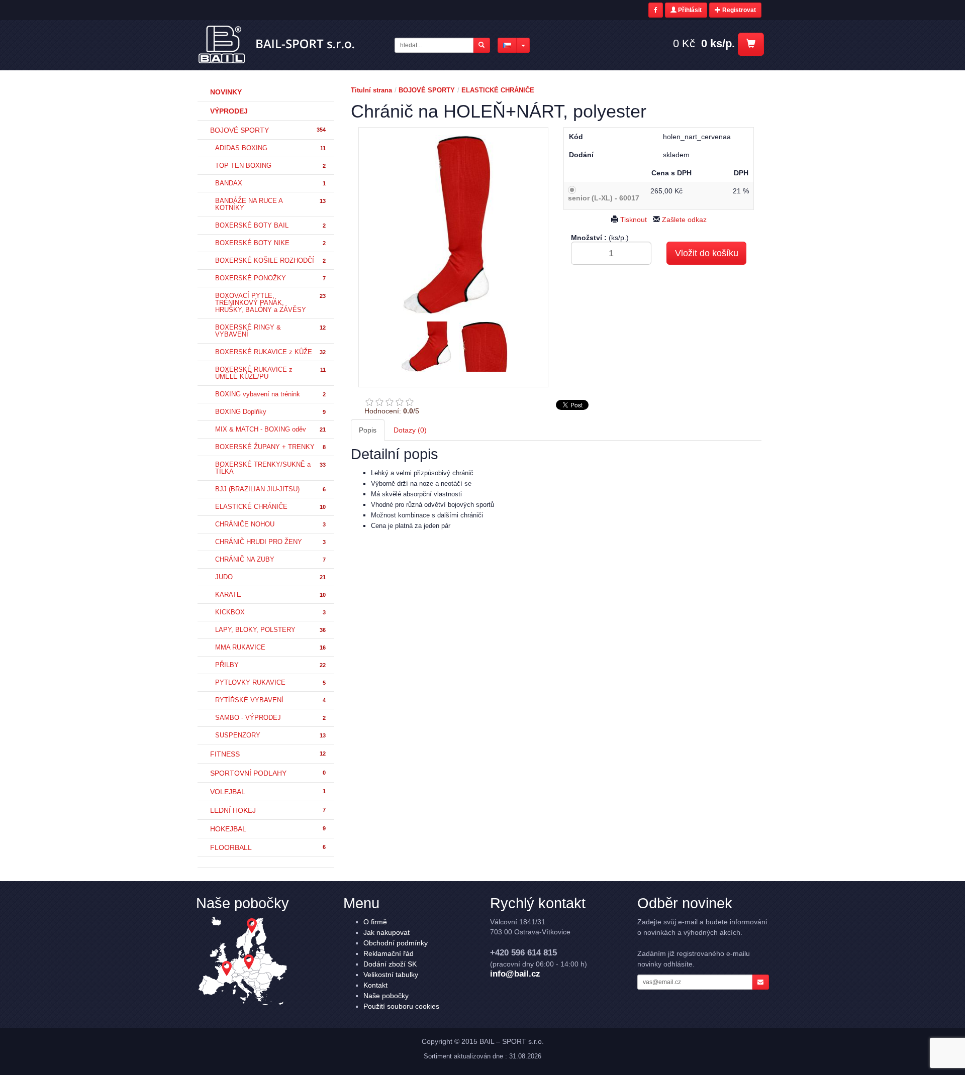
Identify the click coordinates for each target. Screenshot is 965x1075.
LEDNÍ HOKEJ (268, 810)
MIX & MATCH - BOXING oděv (270, 429)
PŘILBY (270, 665)
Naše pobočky (386, 996)
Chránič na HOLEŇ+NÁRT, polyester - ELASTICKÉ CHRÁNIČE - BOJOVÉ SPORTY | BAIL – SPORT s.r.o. (277, 45)
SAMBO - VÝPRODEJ (270, 717)
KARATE (270, 594)
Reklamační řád (388, 953)
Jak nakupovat (386, 932)
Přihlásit (689, 10)
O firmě (375, 922)
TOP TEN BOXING (270, 165)
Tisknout (632, 220)
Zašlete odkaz (683, 220)
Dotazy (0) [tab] (410, 430)
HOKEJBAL (268, 829)
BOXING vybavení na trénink (270, 394)
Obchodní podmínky (395, 943)
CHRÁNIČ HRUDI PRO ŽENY (270, 542)
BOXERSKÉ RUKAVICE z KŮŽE (270, 352)
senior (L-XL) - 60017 (603, 198)
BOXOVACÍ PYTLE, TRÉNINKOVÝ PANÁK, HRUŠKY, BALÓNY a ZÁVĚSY (270, 302)
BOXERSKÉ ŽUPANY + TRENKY (270, 447)
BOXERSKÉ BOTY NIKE (270, 243)
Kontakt (375, 985)
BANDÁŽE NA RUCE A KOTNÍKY (270, 204)
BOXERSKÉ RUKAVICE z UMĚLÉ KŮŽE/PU (270, 373)
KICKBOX (270, 612)
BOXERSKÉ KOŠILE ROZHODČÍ (270, 260)
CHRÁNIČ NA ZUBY (270, 559)
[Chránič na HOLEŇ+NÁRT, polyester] (453, 224)
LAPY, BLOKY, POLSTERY (270, 629)
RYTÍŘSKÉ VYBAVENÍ (270, 700)
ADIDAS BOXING (270, 148)
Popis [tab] (367, 430)
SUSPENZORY (270, 735)
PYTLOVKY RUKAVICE (270, 682)
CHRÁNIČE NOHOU (270, 524)
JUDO (270, 577)
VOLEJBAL (268, 792)
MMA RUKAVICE (270, 647)
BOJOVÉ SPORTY (268, 130)
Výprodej (229, 111)
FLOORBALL (268, 847)
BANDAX (270, 183)
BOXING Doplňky (270, 411)
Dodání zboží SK (390, 964)
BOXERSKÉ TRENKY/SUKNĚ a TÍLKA (270, 468)
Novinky (226, 92)
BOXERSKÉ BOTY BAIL (270, 225)
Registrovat (738, 10)
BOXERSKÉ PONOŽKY (270, 278)
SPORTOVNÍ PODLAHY (268, 773)
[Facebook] (655, 10)
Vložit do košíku (706, 253)
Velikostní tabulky (390, 975)
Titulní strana (371, 90)
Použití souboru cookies (401, 1006)
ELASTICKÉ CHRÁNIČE (270, 506)
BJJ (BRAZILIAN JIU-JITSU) (270, 489)
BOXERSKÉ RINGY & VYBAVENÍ (270, 331)
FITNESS (268, 754)
